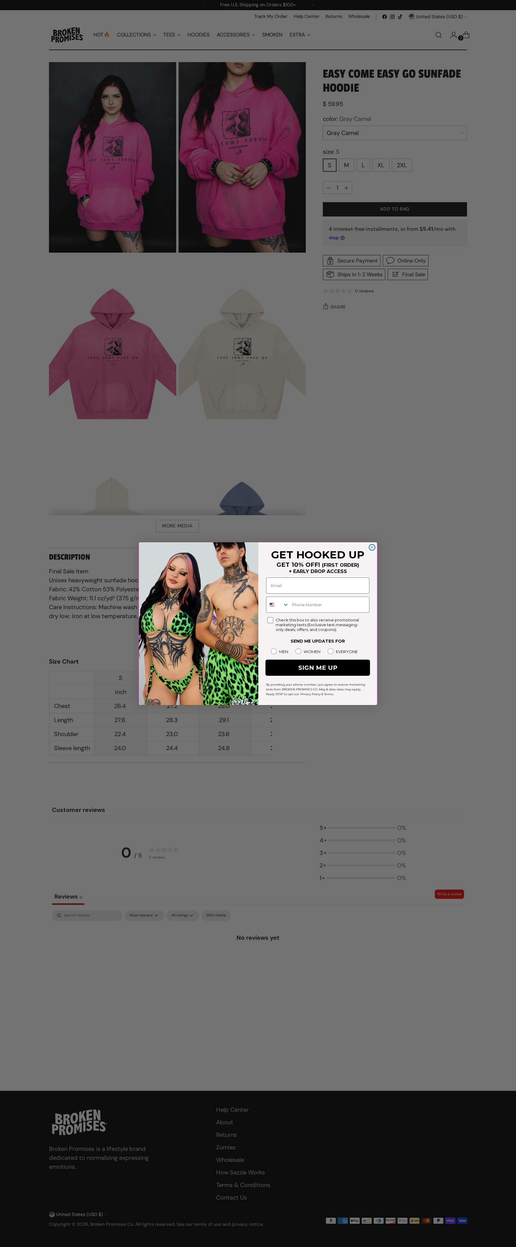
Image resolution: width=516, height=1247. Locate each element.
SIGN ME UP (317, 667)
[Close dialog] (372, 547)
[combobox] (277, 604)
